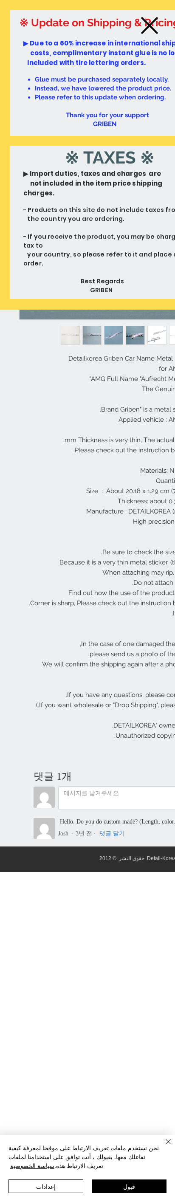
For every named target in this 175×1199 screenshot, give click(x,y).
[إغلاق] (163, 1147)
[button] (149, 25)
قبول (129, 1186)
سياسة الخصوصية (32, 1165)
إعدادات (46, 1186)
